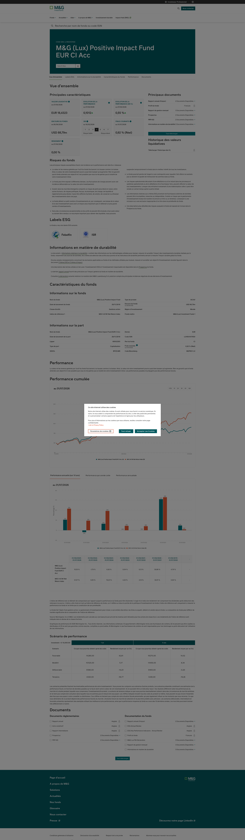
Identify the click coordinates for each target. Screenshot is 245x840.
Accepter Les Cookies (146, 431)
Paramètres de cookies (99, 431)
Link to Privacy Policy (96, 425)
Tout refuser (126, 431)
